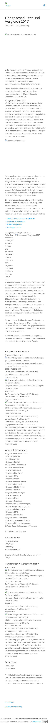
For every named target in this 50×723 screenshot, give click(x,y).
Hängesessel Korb (12, 479)
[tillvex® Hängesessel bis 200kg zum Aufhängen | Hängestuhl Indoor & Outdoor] (25, 361)
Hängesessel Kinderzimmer (15, 481)
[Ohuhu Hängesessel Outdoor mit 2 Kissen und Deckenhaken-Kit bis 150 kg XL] (25, 405)
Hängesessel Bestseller (14, 515)
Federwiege (9, 546)
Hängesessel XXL (11, 476)
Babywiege (9, 544)
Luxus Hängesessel (12, 456)
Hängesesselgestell (12, 462)
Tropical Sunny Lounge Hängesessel (21, 218)
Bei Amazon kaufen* (13, 372)
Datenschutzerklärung (13, 706)
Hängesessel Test (11, 498)
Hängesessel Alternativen (15, 509)
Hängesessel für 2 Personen (16, 517)
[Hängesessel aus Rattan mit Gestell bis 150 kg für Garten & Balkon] (25, 383)
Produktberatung (22, 26)
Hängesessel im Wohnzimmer (16, 453)
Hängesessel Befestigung (15, 487)
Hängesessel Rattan (12, 490)
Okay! (45, 722)
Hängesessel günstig (13, 495)
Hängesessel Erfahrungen (15, 492)
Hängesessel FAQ (11, 512)
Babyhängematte (11, 541)
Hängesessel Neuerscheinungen (17, 504)
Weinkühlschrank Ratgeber (15, 531)
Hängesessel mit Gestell (14, 467)
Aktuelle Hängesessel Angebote (17, 506)
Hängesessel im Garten (14, 473)
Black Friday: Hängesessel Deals (17, 520)
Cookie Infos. (36, 721)
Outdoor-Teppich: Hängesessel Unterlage (21, 526)
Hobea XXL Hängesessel (16, 221)
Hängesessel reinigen (13, 501)
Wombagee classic (14, 227)
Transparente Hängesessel (15, 465)
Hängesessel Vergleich (13, 484)
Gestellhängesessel (12, 459)
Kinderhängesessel (12, 549)
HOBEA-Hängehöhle (14, 224)
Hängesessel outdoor (13, 470)
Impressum (9, 666)
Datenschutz (10, 668)
